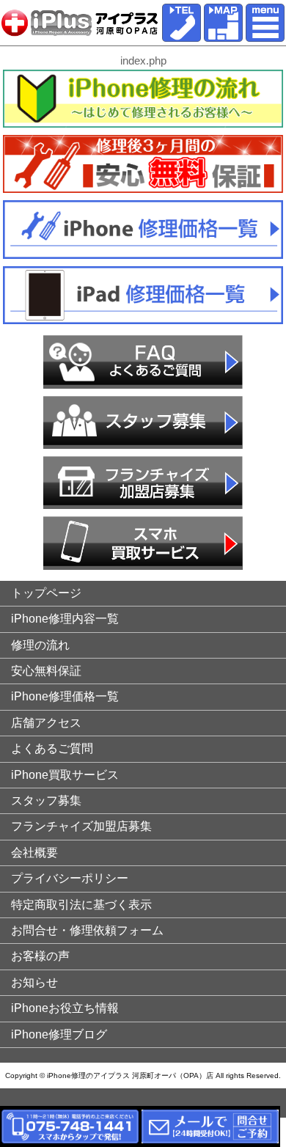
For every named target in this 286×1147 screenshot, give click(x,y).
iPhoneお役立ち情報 (65, 1008)
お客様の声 (40, 956)
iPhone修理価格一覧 (65, 696)
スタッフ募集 (46, 800)
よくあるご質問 (52, 748)
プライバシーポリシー (69, 878)
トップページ (46, 593)
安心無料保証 (46, 670)
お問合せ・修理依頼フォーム (87, 930)
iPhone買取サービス (65, 775)
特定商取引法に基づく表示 (81, 904)
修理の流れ (40, 645)
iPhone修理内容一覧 (65, 618)
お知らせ (34, 982)
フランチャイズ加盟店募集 (81, 826)
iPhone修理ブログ (59, 1034)
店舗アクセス (46, 723)
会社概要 (34, 852)
